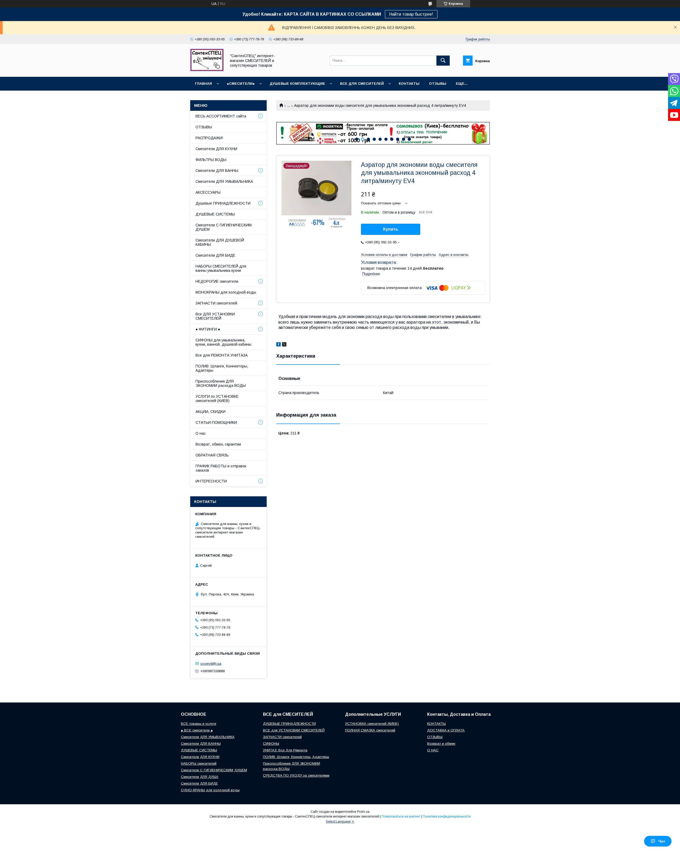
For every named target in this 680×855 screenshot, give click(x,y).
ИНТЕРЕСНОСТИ (211, 481)
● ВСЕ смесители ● (197, 730)
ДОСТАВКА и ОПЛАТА (446, 730)
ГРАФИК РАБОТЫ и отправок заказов (221, 468)
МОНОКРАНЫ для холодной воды (226, 292)
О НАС (433, 750)
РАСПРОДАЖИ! (209, 138)
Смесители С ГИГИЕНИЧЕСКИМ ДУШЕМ (224, 227)
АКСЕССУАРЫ (208, 192)
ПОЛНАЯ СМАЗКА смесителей (370, 730)
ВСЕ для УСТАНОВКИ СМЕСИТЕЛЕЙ (294, 730)
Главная (203, 84)
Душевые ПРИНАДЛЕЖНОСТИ (223, 203)
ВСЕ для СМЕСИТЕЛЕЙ (362, 84)
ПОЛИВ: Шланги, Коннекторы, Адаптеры (222, 368)
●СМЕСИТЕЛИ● (241, 84)
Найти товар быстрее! (411, 14)
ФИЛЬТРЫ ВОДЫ (211, 160)
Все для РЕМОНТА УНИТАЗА (222, 355)
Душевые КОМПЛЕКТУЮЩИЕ (297, 84)
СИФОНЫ (271, 744)
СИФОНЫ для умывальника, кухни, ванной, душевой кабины (223, 342)
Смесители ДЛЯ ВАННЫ (217, 170)
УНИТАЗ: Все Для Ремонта (285, 750)
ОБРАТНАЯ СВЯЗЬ (212, 455)
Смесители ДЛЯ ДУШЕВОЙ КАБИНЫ (220, 242)
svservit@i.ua (210, 664)
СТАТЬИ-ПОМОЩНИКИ (216, 422)
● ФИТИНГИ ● (208, 329)
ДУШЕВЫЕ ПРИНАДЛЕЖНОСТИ (289, 724)
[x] (284, 345)
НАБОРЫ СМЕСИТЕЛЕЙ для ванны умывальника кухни (221, 268)
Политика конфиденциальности (447, 816)
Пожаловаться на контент (400, 816)
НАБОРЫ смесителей (198, 763)
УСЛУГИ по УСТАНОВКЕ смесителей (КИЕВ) (217, 398)
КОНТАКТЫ (409, 84)
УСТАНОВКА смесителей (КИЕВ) (372, 724)
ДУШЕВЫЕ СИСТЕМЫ (215, 214)
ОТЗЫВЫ (437, 84)
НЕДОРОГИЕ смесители (217, 281)
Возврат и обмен (441, 744)
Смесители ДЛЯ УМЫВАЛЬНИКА (224, 181)
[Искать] (443, 61)
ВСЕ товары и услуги (198, 724)
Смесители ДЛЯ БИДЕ (215, 255)
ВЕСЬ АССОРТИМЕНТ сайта (221, 116)
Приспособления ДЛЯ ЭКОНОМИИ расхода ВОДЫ (221, 383)
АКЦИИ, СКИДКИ (211, 411)
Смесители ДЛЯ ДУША (199, 777)
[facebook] (278, 345)
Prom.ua (363, 812)
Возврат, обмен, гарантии (218, 444)
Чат (661, 841)
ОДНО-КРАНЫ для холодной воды (210, 790)
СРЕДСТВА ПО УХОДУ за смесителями (296, 775)
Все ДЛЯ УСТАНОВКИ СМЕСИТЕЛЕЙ (215, 316)
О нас (201, 433)
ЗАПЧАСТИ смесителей (216, 303)
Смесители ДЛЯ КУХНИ (216, 149)
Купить (390, 229)
